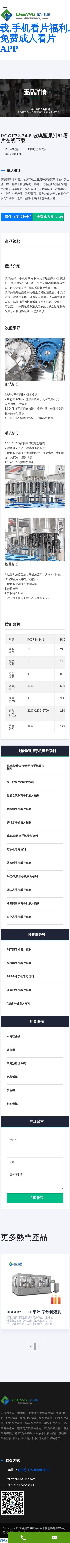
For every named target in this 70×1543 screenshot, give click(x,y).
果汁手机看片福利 (40, 109)
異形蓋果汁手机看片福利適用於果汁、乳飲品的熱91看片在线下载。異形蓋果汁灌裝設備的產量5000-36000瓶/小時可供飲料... (30, 1320)
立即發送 (36, 1198)
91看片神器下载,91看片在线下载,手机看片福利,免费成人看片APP (35, 28)
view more (56, 1318)
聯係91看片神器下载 (18, 217)
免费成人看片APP (50, 217)
